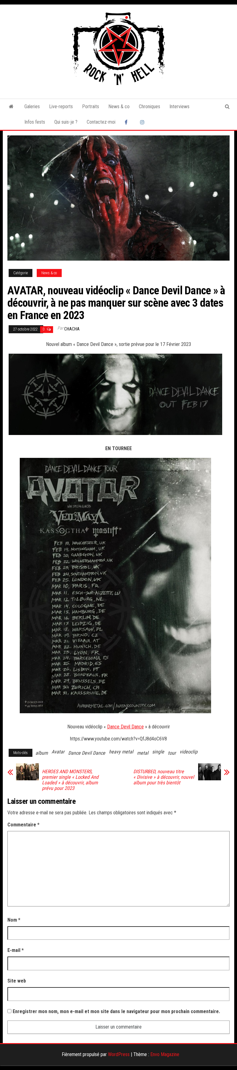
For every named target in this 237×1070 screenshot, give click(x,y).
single (158, 752)
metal (142, 753)
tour (172, 753)
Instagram (143, 122)
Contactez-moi (101, 122)
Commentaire (23, 825)
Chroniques (149, 106)
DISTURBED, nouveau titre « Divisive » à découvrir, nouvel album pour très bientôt (163, 777)
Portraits (90, 106)
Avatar (58, 752)
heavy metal (121, 752)
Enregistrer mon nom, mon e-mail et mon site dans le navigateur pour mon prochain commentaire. (116, 1011)
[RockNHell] (11, 106)
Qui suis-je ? (65, 122)
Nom (13, 920)
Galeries (32, 106)
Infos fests (34, 122)
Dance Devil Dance (125, 727)
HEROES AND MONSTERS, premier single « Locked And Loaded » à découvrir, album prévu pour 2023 (70, 780)
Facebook (127, 122)
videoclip (189, 752)
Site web (16, 981)
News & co (119, 106)
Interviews (179, 106)
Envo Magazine (164, 1054)
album (41, 753)
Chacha (72, 328)
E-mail (15, 950)
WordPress (119, 1054)
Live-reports (61, 106)
